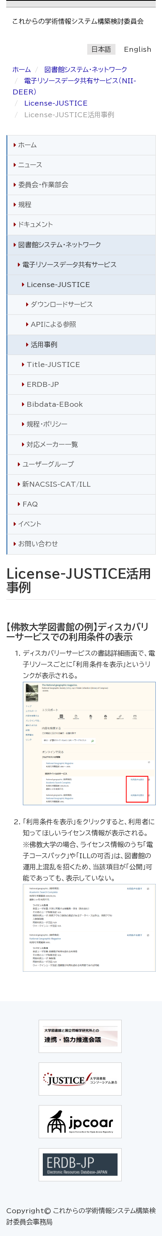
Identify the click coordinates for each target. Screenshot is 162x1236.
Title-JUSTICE (52, 364)
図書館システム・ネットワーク (85, 69)
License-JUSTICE (56, 103)
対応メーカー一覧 (51, 444)
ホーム (21, 69)
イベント (28, 524)
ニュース (29, 165)
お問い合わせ (37, 544)
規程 (24, 204)
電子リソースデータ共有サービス (68, 264)
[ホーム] (81, 21)
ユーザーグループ (47, 464)
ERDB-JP (42, 384)
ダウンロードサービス (61, 304)
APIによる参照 (52, 324)
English (138, 49)
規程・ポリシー (46, 424)
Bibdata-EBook (54, 404)
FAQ (29, 504)
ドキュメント (34, 224)
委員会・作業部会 (42, 184)
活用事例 (43, 344)
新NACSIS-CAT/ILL (55, 484)
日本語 (101, 49)
